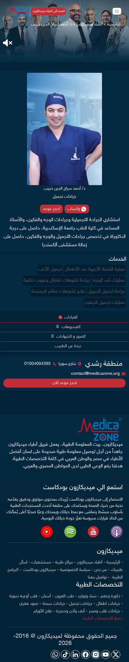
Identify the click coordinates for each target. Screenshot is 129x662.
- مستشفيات (42, 562)
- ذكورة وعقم (111, 596)
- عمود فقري (30, 603)
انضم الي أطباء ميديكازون (48, 11)
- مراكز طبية (65, 562)
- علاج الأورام (44, 611)
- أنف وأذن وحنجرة (71, 611)
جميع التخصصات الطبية (103, 618)
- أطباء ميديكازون (91, 562)
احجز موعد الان (64, 383)
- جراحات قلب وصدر (106, 611)
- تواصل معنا (99, 577)
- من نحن (102, 569)
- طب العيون (65, 596)
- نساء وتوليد (88, 596)
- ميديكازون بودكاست (40, 569)
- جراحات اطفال (110, 603)
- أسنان (47, 596)
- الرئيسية (114, 562)
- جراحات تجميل (82, 603)
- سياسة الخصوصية (76, 569)
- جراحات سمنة (55, 603)
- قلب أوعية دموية (24, 596)
